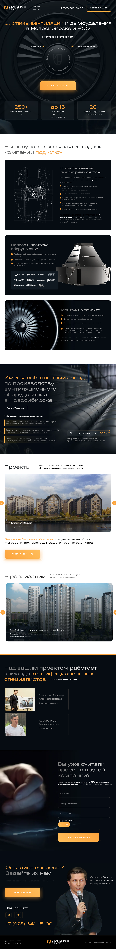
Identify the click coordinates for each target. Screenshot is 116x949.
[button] (99, 8)
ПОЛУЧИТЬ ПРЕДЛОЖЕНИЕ (78, 837)
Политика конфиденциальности (97, 942)
